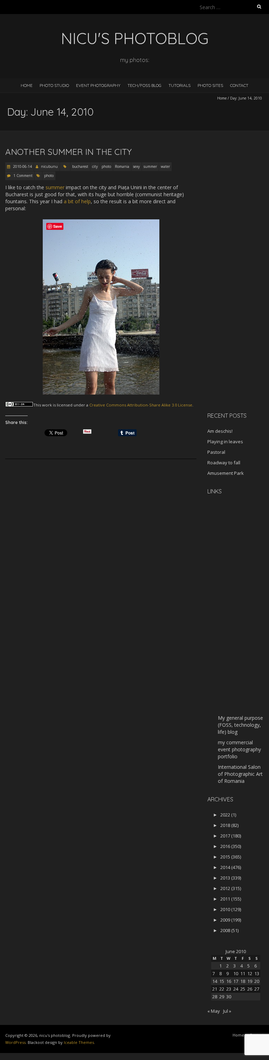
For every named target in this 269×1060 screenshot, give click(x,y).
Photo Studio (54, 85)
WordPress (15, 1042)
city (95, 166)
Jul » (227, 1011)
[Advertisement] (238, 296)
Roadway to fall (223, 462)
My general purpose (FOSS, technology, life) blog (240, 724)
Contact (239, 85)
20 (256, 981)
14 (214, 981)
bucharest (80, 166)
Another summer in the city (68, 151)
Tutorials (179, 85)
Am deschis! (220, 431)
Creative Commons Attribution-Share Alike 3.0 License (140, 405)
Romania (122, 166)
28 (214, 996)
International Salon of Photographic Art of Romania (240, 774)
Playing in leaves (225, 441)
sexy (136, 166)
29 (221, 996)
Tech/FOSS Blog (144, 85)
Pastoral (216, 452)
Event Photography (98, 85)
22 (221, 989)
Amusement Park (225, 473)
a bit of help (77, 201)
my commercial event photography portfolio (239, 749)
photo (106, 166)
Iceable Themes (79, 1042)
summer (150, 166)
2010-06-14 (22, 166)
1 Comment (23, 175)
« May (213, 1011)
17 (235, 981)
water (165, 166)
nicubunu (49, 166)
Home (27, 85)
